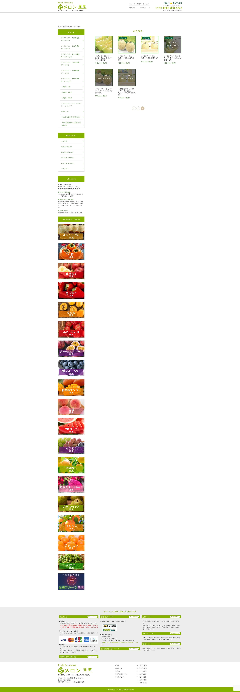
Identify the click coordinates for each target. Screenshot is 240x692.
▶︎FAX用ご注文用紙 (64, 192)
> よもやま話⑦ (142, 683)
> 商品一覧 (118, 668)
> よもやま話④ (142, 674)
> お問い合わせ (120, 677)
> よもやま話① (142, 665)
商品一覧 (71, 32)
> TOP (117, 665)
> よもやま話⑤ (142, 677)
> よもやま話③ (142, 671)
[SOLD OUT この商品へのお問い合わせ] (173, 52)
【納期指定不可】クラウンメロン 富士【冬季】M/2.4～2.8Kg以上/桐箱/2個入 (126, 92)
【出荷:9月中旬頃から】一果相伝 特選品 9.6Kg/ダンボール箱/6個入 (103, 58)
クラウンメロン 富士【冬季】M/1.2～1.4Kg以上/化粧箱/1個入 (172, 58)
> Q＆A (117, 671)
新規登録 (139, 4)
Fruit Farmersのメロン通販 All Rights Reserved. (120, 690)
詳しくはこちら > (92, 616)
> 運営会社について (121, 674)
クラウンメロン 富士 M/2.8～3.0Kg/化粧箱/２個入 (126, 58)
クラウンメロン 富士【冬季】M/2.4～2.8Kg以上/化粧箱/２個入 (103, 91)
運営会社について (145, 8)
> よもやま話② (142, 668)
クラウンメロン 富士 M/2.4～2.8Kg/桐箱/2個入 (149, 57)
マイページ (132, 4)
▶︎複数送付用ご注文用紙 (65, 199)
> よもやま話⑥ (142, 680)
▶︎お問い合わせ (63, 211)
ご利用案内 (132, 8)
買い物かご (146, 4)
